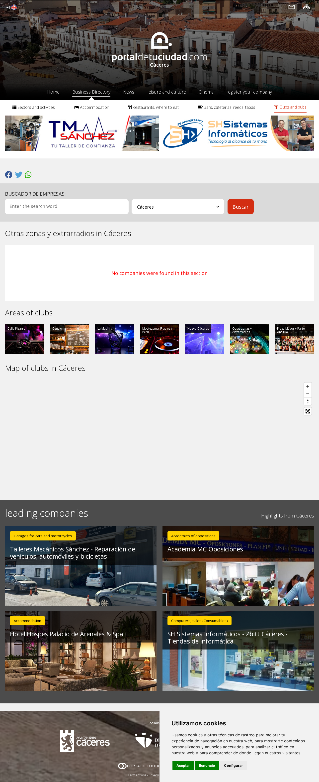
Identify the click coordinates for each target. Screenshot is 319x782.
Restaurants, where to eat (155, 107)
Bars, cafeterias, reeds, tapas (229, 107)
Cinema (206, 92)
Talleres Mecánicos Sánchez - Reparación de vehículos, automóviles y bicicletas (72, 552)
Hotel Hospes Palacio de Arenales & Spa (66, 634)
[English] (11, 7)
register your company (249, 92)
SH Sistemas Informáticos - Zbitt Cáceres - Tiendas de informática (227, 637)
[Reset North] (308, 401)
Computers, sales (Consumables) (199, 620)
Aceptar (183, 765)
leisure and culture (166, 92)
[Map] (159, 436)
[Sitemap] (306, 6)
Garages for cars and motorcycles (43, 535)
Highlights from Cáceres (287, 515)
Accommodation (94, 107)
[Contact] (291, 6)
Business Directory (91, 92)
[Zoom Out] (308, 393)
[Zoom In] (308, 386)
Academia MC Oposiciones (205, 549)
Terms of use (137, 775)
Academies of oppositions (193, 535)
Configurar (233, 765)
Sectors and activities (35, 107)
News (128, 92)
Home (53, 92)
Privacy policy (158, 775)
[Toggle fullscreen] (308, 411)
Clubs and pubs (292, 107)
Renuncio (207, 765)
